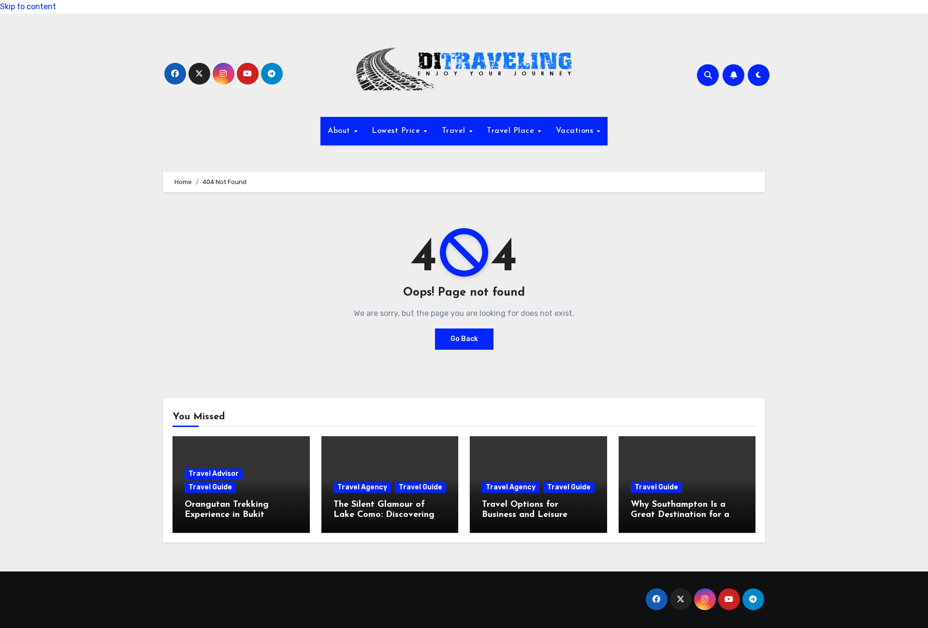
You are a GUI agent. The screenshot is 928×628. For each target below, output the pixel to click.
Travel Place (512, 131)
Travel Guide (210, 487)
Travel (455, 131)
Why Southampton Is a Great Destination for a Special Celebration (680, 515)
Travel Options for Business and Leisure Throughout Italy (524, 515)
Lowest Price (397, 131)
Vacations (576, 131)
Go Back (464, 339)
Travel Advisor (213, 474)
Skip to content (28, 6)
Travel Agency (362, 487)
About (340, 131)
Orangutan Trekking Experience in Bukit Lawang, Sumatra (227, 515)
